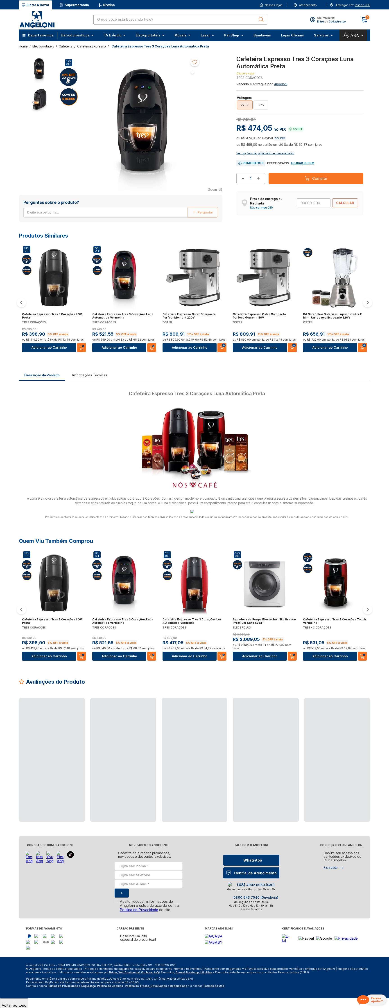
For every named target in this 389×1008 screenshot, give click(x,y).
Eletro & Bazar (38, 5)
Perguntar (205, 212)
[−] (243, 178)
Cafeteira (65, 46)
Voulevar (147, 972)
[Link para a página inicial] (24, 46)
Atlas (208, 972)
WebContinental (129, 972)
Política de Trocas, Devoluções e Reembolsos (156, 986)
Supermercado (77, 5)
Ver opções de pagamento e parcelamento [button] (265, 153)
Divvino (109, 5)
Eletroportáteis (43, 46)
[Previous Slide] (21, 302)
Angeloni (280, 84)
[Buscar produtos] (261, 19)
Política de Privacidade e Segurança (71, 986)
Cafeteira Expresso (91, 46)
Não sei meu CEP (261, 207)
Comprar (319, 178)
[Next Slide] (367, 302)
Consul (180, 972)
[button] (362, 5)
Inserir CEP (362, 5)
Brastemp (192, 972)
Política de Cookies (110, 986)
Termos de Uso (213, 986)
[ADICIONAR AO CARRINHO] (221, 347)
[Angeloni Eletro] (36, 19)
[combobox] (180, 20)
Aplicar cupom (302, 163)
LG (202, 972)
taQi (157, 972)
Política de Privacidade (139, 909)
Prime (113, 972)
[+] (258, 178)
